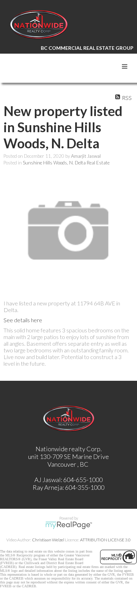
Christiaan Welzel (48, 539)
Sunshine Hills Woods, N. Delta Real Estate (66, 162)
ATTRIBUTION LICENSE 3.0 (105, 539)
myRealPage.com (68, 525)
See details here (23, 320)
